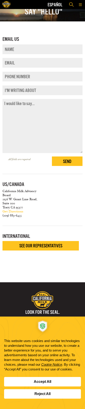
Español (55, 4)
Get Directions (12, 211)
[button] (80, 4)
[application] (42, 363)
